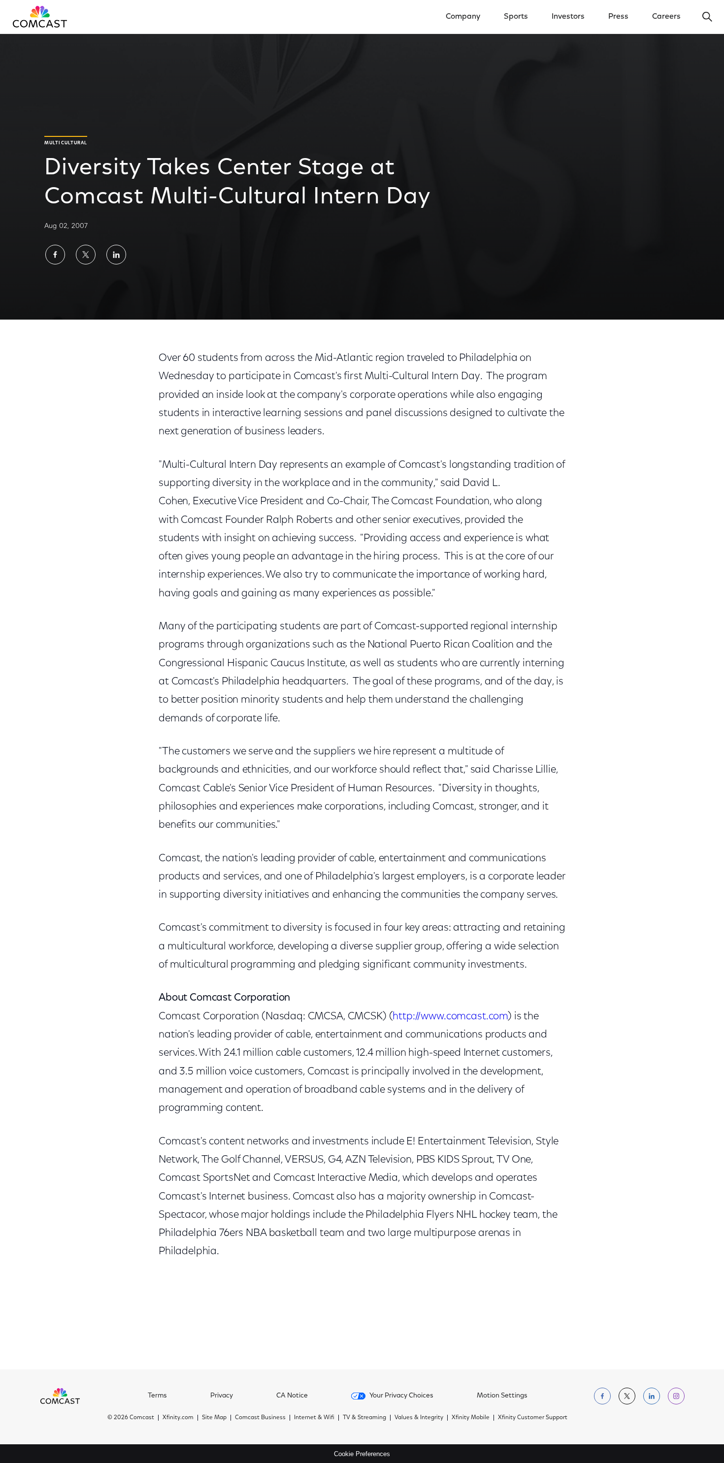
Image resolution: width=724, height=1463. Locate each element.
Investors (568, 17)
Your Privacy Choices (401, 1396)
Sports (516, 17)
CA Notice (292, 1396)
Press (618, 17)
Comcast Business (260, 1418)
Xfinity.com (178, 1418)
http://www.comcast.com (450, 1016)
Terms (157, 1396)
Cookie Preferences (362, 1454)
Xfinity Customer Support (532, 1418)
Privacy (221, 1396)
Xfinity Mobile (471, 1418)
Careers (666, 17)
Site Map (214, 1418)
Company (463, 17)
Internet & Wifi (314, 1418)
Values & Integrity (419, 1418)
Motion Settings (502, 1396)
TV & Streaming (364, 1418)
